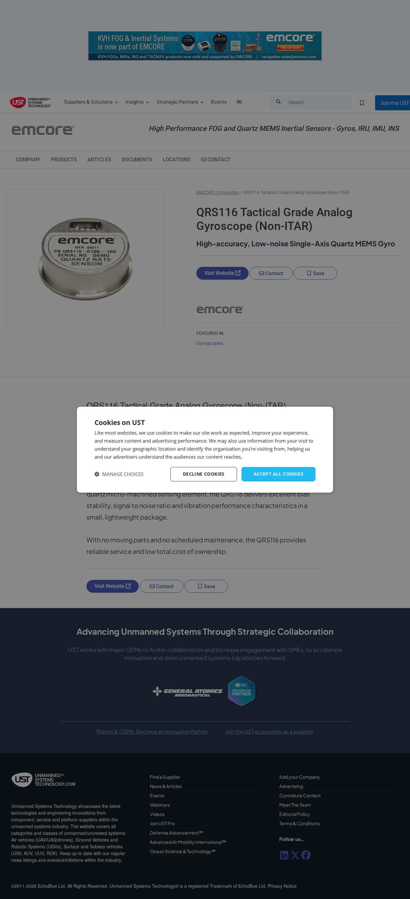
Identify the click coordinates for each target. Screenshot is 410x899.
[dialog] (205, 449)
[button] (119, 474)
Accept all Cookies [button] (278, 474)
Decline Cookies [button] (204, 474)
